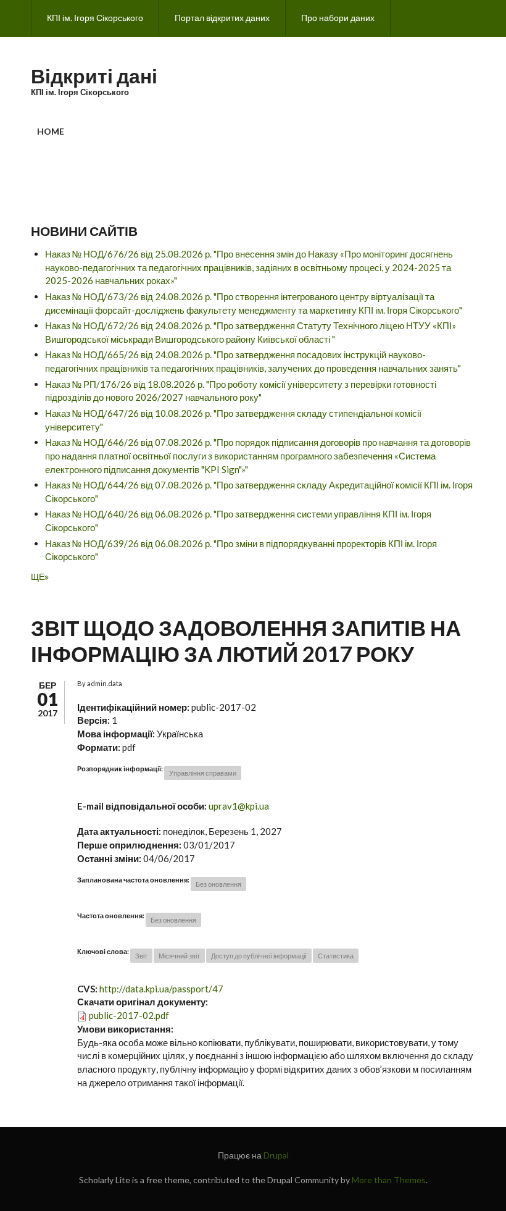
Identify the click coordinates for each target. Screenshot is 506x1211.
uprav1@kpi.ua (239, 805)
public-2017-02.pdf (129, 1015)
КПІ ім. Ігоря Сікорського (95, 17)
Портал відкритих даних (222, 17)
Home (50, 131)
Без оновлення (218, 884)
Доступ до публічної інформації (259, 956)
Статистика (336, 956)
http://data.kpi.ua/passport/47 (161, 988)
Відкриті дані (94, 76)
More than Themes (389, 1180)
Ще (37, 576)
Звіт (141, 956)
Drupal (276, 1155)
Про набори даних (338, 17)
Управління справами (202, 773)
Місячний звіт (179, 956)
